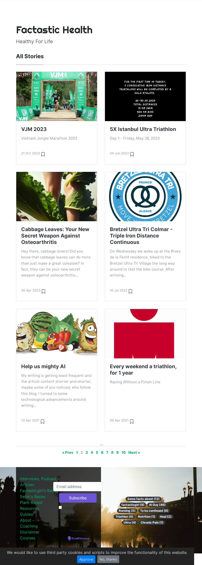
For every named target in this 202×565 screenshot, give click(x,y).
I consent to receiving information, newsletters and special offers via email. (77, 514)
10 (123, 452)
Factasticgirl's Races (39, 490)
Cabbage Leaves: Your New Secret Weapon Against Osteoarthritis (55, 235)
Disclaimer (29, 531)
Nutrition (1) (146, 516)
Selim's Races (32, 496)
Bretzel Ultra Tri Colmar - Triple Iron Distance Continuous (141, 235)
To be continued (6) (154, 510)
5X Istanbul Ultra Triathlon (143, 129)
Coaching (29, 526)
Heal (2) (165, 516)
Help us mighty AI (43, 366)
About (25, 520)
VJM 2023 (34, 129)
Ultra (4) (130, 522)
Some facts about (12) (143, 499)
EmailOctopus (80, 538)
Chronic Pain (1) (152, 522)
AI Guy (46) (157, 505)
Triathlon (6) (124, 516)
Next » (134, 452)
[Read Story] (43, 154)
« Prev (67, 452)
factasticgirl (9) (132, 505)
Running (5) (127, 510)
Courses (27, 537)
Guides (26, 514)
